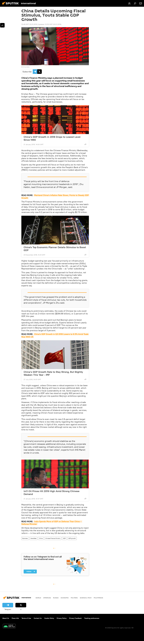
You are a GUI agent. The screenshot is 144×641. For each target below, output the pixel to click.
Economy (65, 598)
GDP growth (72, 538)
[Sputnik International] (11, 5)
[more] (85, 144)
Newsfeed (33, 538)
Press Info (15, 618)
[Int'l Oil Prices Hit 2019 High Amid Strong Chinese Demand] (55, 474)
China (41, 538)
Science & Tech (85, 598)
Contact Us (38, 618)
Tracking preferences (91, 618)
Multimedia (98, 598)
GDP (64, 538)
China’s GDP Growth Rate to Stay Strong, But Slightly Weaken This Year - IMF (53, 373)
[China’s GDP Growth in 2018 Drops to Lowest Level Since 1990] (55, 119)
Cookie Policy (49, 618)
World (38, 598)
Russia (55, 598)
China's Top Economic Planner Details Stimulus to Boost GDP (55, 249)
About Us (5, 618)
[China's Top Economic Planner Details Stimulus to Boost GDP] (55, 230)
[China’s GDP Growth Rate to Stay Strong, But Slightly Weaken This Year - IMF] (55, 354)
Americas (47, 598)
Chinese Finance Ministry (52, 538)
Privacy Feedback (75, 618)
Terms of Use (26, 618)
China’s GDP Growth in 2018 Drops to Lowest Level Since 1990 (52, 138)
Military (74, 598)
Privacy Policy (61, 618)
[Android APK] (9, 626)
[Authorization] (129, 3)
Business (25, 538)
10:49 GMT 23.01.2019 (29, 24)
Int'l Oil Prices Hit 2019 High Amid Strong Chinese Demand (51, 493)
